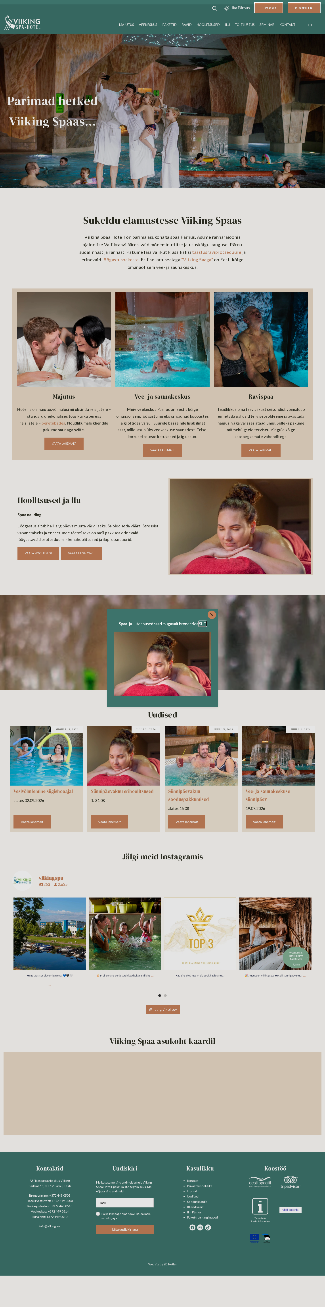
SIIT (202, 623)
